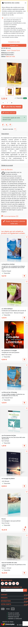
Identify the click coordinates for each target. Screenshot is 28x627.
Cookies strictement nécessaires (13, 18)
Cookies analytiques (10, 26)
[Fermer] (25, 3)
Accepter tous (14, 45)
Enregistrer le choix (14, 42)
